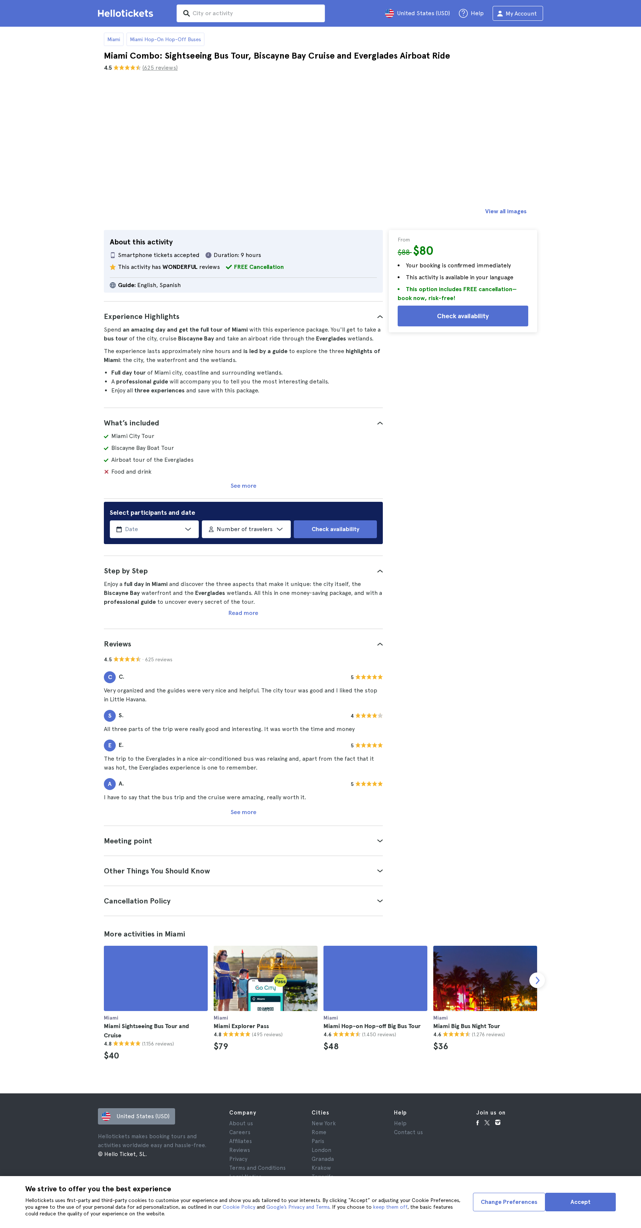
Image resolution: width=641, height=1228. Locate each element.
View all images (506, 211)
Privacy (238, 1159)
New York (324, 1123)
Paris (318, 1141)
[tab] (243, 316)
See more (243, 485)
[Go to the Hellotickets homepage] (127, 13)
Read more (243, 612)
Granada (323, 1159)
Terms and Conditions (257, 1168)
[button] (243, 316)
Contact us (408, 1132)
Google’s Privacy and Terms (297, 1207)
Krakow (321, 1168)
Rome (319, 1132)
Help (400, 1123)
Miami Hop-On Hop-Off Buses (165, 39)
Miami (113, 39)
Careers (239, 1132)
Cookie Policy (239, 1207)
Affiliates (240, 1141)
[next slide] (537, 980)
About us (241, 1123)
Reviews (239, 1150)
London (321, 1150)
